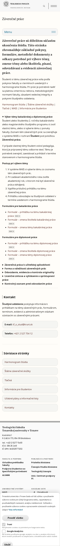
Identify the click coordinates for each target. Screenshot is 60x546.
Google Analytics (15, 531)
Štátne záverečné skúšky (41, 104)
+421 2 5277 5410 (14, 442)
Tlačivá (5, 108)
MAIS (14, 108)
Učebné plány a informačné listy (21, 398)
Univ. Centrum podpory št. (43, 477)
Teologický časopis (41, 471)
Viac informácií (16, 509)
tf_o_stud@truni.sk (23, 324)
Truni (9, 524)
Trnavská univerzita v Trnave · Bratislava (26, 9)
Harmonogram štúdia (13, 104)
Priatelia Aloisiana (40, 462)
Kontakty (9, 407)
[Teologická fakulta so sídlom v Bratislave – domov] (22, 4)
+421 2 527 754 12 (23, 333)
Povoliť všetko (15, 518)
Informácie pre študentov (33, 108)
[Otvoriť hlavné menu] (54, 6)
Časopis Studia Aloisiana (44, 467)
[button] (45, 6)
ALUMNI (6, 475)
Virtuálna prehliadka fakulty (12, 464)
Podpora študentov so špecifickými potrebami (14, 470)
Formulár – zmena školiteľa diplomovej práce (31, 251)
